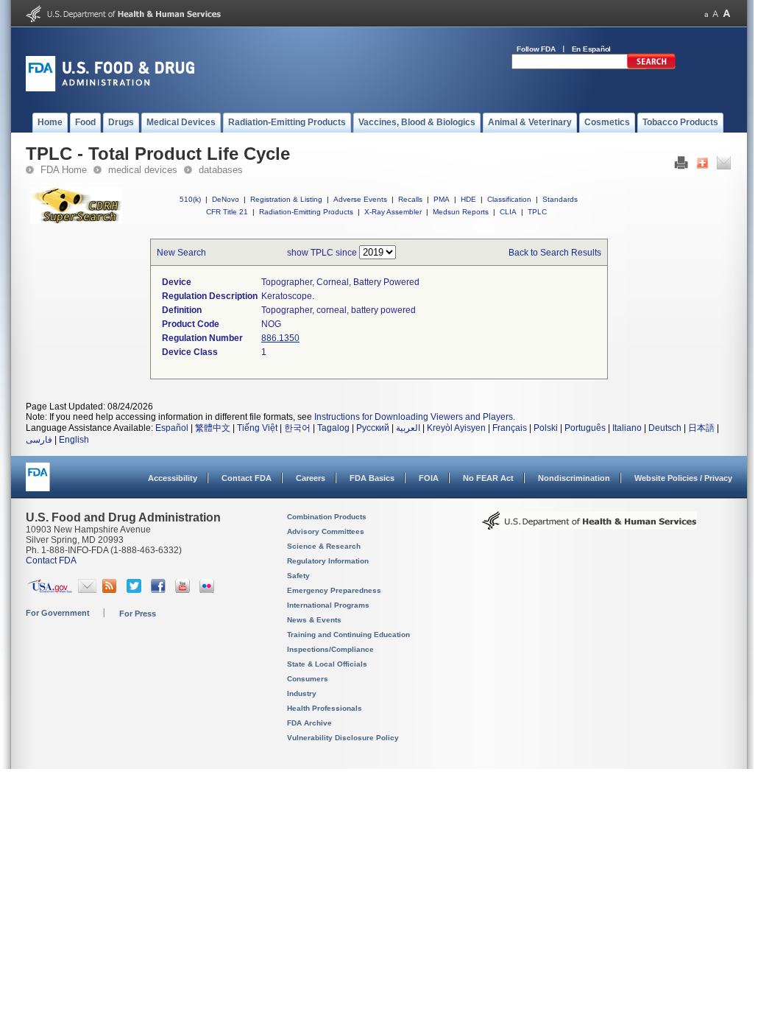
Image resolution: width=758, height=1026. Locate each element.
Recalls (410, 199)
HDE (468, 199)
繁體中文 (212, 428)
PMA (441, 199)
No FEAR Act (488, 478)
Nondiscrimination (574, 478)
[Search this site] (651, 66)
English (74, 440)
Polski (546, 428)
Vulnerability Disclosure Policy (343, 738)
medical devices (142, 169)
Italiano (627, 428)
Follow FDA (536, 49)
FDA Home (63, 169)
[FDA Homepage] (38, 483)
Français (509, 428)
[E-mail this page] (724, 166)
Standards (560, 199)
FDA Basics (372, 478)
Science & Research (324, 546)
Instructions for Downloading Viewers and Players (413, 417)
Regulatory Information (328, 561)
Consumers (307, 679)
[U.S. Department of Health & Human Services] (589, 526)
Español (171, 428)
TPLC (537, 212)
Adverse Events (360, 199)
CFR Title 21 (227, 212)
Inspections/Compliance (330, 649)
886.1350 (280, 338)
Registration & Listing (286, 199)
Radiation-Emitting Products (306, 212)
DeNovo (225, 199)
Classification (509, 199)
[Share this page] (702, 166)
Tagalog (333, 428)
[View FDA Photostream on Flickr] (208, 590)
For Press (137, 613)
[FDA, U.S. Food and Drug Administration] (110, 88)
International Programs (328, 605)
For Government (58, 612)
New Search (181, 252)
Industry (301, 693)
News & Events (314, 620)
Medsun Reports (461, 212)
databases (221, 169)
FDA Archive (309, 723)
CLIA (508, 212)
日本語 (701, 428)
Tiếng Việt (257, 428)
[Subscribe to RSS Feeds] (111, 590)
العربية (408, 428)
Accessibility (172, 478)
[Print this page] (681, 166)
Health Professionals (324, 708)
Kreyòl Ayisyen (456, 428)
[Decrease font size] (706, 13)
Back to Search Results (555, 252)
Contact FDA (247, 478)
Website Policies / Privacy (683, 478)
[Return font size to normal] (715, 13)
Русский (372, 428)
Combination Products (326, 517)
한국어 (297, 428)
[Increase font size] (727, 13)
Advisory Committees (325, 531)
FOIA (429, 478)
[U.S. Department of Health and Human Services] (123, 19)
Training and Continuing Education (348, 634)
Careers (310, 478)
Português (585, 428)
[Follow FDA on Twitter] (136, 590)
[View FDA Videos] (184, 590)
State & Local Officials (327, 664)
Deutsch (664, 428)
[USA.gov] (49, 590)
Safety (298, 576)
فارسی (39, 440)
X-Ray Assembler (393, 212)
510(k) (190, 199)
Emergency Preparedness (334, 590)
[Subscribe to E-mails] (87, 590)
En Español (592, 49)
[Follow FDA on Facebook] (160, 590)
